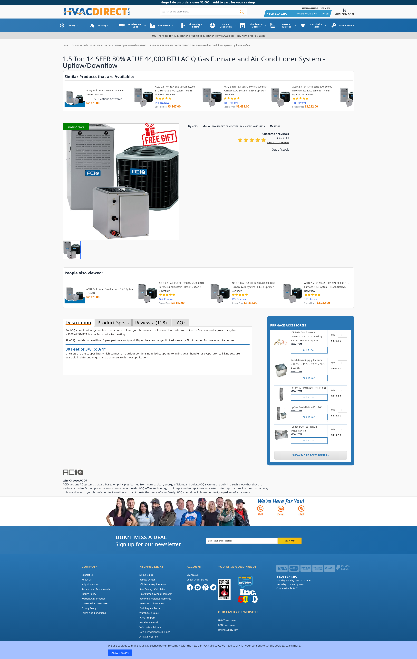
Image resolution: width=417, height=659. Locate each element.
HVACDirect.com (227, 620)
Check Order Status (197, 579)
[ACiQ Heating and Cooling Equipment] (166, 472)
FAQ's (180, 323)
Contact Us (87, 574)
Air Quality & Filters (195, 25)
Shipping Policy (90, 584)
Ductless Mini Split (135, 25)
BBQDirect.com (226, 625)
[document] (208, 650)
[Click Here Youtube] (197, 587)
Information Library (150, 627)
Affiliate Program (148, 636)
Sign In (325, 8)
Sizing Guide (310, 8)
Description (78, 322)
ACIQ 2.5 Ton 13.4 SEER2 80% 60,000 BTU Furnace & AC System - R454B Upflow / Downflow (175, 90)
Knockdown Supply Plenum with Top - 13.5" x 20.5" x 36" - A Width (308, 364)
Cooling (72, 25)
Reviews (150, 323)
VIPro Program (147, 617)
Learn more (293, 645)
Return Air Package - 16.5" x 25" (309, 387)
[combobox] (203, 11)
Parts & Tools (345, 25)
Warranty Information (94, 598)
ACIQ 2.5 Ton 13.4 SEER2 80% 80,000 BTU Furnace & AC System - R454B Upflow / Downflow (312, 90)
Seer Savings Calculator (152, 589)
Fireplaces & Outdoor (256, 25)
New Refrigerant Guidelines (154, 631)
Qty (333, 335)
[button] (72, 250)
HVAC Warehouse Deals (102, 45)
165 (162, 102)
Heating (102, 25)
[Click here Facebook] (190, 587)
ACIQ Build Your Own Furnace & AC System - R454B (105, 92)
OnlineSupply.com (228, 629)
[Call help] (260, 510)
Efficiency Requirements (152, 584)
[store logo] (96, 12)
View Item (296, 344)
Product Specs (113, 323)
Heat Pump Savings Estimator (155, 593)
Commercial (164, 25)
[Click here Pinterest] (205, 587)
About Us (87, 579)
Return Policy (89, 593)
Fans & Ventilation (226, 25)
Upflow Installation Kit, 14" (306, 407)
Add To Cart (309, 350)
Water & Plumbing (286, 25)
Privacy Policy (89, 608)
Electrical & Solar (316, 25)
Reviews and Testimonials (96, 589)
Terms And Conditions (94, 612)
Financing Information (151, 603)
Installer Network (148, 622)
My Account (193, 574)
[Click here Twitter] (213, 587)
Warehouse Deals (80, 45)
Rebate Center (147, 579)
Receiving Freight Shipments (155, 598)
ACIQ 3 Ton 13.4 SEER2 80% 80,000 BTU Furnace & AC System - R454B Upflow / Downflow (245, 90)
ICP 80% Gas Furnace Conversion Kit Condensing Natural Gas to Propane (306, 336)
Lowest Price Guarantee (94, 603)
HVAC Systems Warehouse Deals (131, 45)
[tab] (78, 322)
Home (65, 45)
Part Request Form (149, 608)
